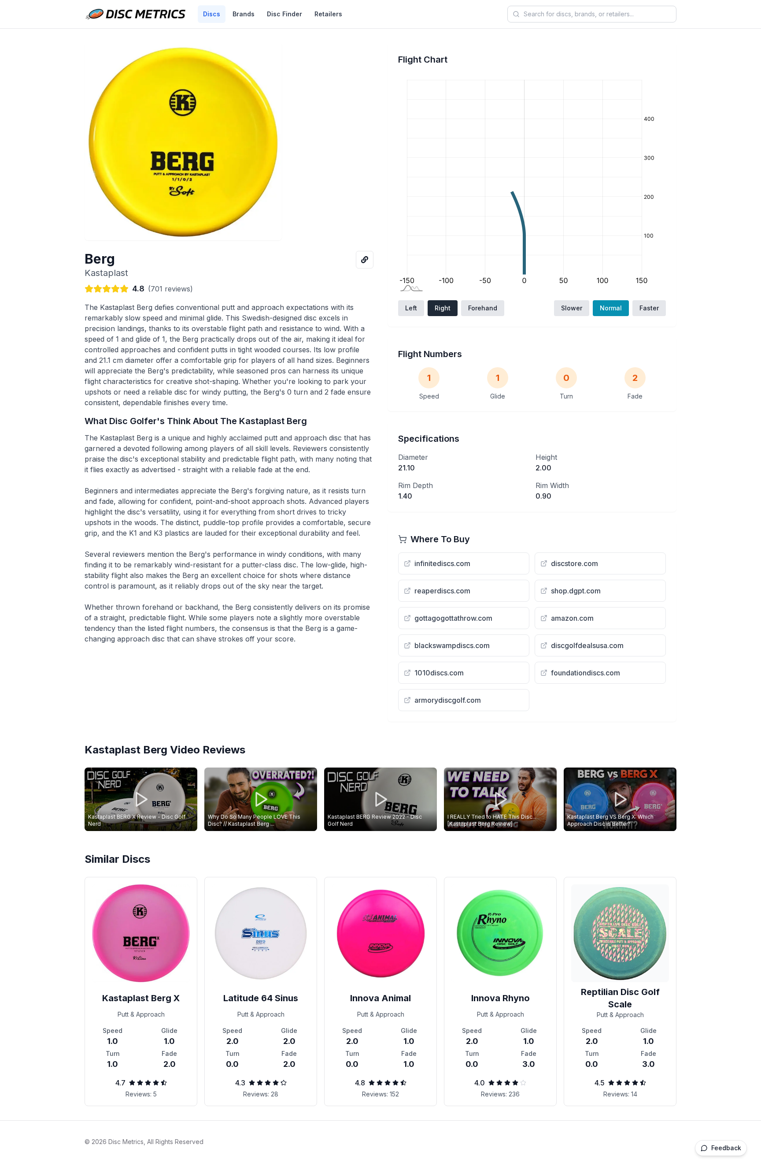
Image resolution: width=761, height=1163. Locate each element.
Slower (571, 308)
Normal (611, 308)
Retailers (328, 14)
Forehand (482, 308)
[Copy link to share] (364, 259)
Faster (649, 308)
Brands (244, 14)
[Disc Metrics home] (136, 14)
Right (443, 308)
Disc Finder (284, 14)
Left (411, 308)
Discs (211, 14)
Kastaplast (106, 273)
